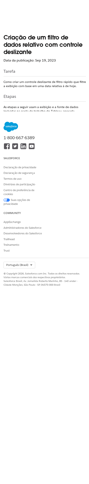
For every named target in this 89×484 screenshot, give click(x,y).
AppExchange (12, 222)
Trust (7, 250)
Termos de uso (13, 179)
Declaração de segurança (19, 173)
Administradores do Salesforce (22, 228)
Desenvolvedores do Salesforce (23, 233)
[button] (19, 265)
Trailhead (9, 239)
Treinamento (11, 245)
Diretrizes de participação (19, 184)
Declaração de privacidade (20, 167)
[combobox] (19, 265)
